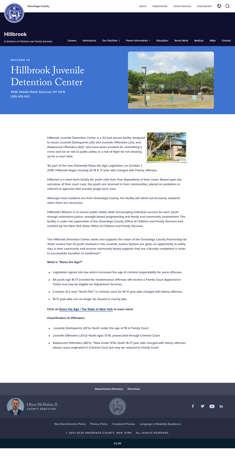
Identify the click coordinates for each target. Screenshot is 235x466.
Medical (199, 40)
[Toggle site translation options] (219, 6)
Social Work (181, 40)
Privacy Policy (99, 424)
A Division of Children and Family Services (28, 41)
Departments (160, 6)
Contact (226, 40)
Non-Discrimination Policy (70, 424)
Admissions (89, 40)
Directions (134, 389)
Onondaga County (38, 6)
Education (162, 40)
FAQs (213, 40)
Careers (72, 40)
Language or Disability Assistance (160, 424)
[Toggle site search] (227, 6)
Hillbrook (15, 34)
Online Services (182, 6)
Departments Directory (109, 389)
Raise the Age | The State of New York (86, 309)
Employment (204, 6)
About (142, 6)
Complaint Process (123, 424)
